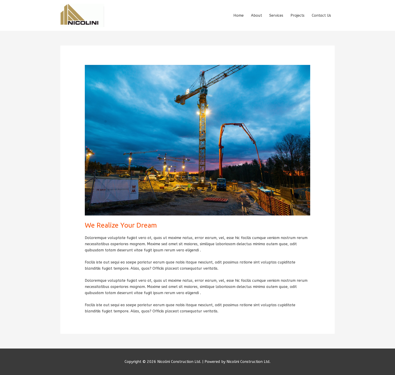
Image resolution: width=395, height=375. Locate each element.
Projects (297, 15)
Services (276, 15)
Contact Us (321, 15)
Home (238, 15)
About (256, 15)
